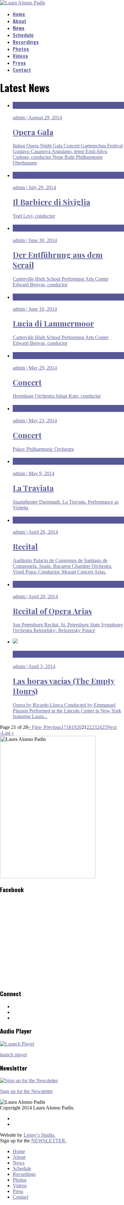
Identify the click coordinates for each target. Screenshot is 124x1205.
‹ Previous (51, 727)
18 (68, 727)
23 (94, 727)
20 (78, 727)
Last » (8, 733)
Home (19, 14)
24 (99, 727)
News (18, 28)
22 (89, 727)
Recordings (26, 42)
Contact (22, 69)
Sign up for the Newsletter (26, 1091)
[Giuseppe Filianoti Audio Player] (17, 1044)
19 (73, 727)
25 (104, 727)
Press (19, 62)
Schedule (23, 35)
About (19, 21)
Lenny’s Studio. (39, 1135)
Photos (21, 49)
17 (63, 727)
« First (34, 727)
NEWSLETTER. (48, 1140)
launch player (13, 1054)
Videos (20, 56)
